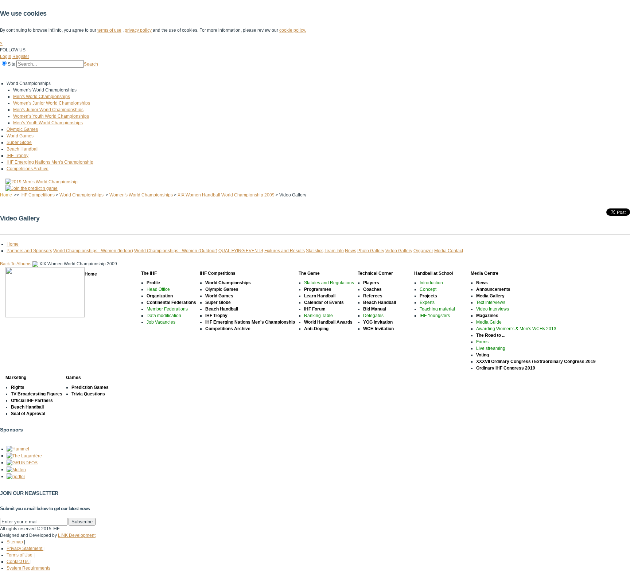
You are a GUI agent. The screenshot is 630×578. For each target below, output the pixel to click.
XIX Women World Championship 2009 (78, 263)
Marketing (262, 74)
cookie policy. (292, 30)
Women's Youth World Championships (51, 116)
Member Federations (167, 309)
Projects (428, 295)
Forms (482, 341)
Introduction (431, 282)
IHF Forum (315, 309)
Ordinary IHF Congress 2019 (505, 368)
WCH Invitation (378, 328)
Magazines (487, 315)
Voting (482, 355)
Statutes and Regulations (329, 282)
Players (371, 282)
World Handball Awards (328, 322)
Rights (17, 387)
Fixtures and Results (284, 250)
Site (11, 64)
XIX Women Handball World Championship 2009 (226, 195)
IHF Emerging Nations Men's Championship (50, 162)
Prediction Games (90, 387)
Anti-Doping (316, 328)
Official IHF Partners (32, 400)
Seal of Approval (28, 413)
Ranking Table (318, 315)
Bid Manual (374, 309)
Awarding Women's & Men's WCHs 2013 (516, 328)
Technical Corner (141, 74)
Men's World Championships (41, 96)
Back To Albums (16, 263)
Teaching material (437, 309)
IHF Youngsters (435, 315)
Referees (372, 295)
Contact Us (18, 561)
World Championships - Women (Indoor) (93, 250)
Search (91, 64)
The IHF (31, 74)
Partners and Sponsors (29, 250)
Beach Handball (23, 149)
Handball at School (187, 74)
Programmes (317, 289)
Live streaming (490, 348)
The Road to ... (490, 335)
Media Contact (448, 250)
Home (8, 74)
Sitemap (15, 541)
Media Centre (228, 74)
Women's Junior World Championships (51, 103)
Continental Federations (171, 302)
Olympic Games (22, 129)
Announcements (493, 289)
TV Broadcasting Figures (36, 394)
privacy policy (138, 30)
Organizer (423, 250)
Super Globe (19, 142)
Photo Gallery (370, 250)
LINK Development (77, 535)
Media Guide (489, 322)
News (350, 250)
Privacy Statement (25, 548)
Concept (428, 289)
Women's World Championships (141, 195)
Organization (160, 295)
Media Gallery (490, 295)
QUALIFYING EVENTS (240, 250)
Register (20, 56)
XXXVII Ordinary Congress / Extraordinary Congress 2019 (536, 361)
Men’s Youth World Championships (48, 122)
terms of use (109, 30)
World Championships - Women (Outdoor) (175, 250)
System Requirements (28, 568)
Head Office (158, 289)
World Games (20, 135)
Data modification (164, 315)
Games (289, 74)
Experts (427, 302)
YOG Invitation (378, 322)
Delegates (373, 315)
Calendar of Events (324, 302)
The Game (103, 74)
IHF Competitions (66, 74)
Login (5, 56)
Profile (153, 282)
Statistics (314, 250)
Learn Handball (319, 295)
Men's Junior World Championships (48, 109)
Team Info (334, 250)
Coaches (372, 289)
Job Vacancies (161, 322)
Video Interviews (492, 309)
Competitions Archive (27, 168)
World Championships (82, 195)
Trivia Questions (88, 394)
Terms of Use (20, 555)
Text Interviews (490, 302)
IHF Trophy (17, 155)
